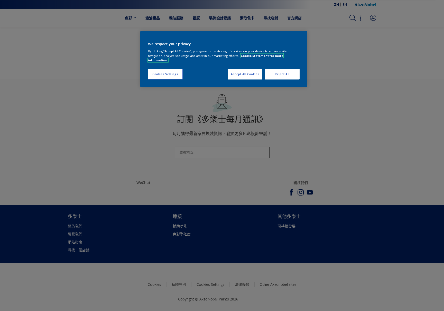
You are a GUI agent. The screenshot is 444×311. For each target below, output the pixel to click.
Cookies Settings (165, 74)
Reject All (282, 74)
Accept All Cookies (245, 74)
